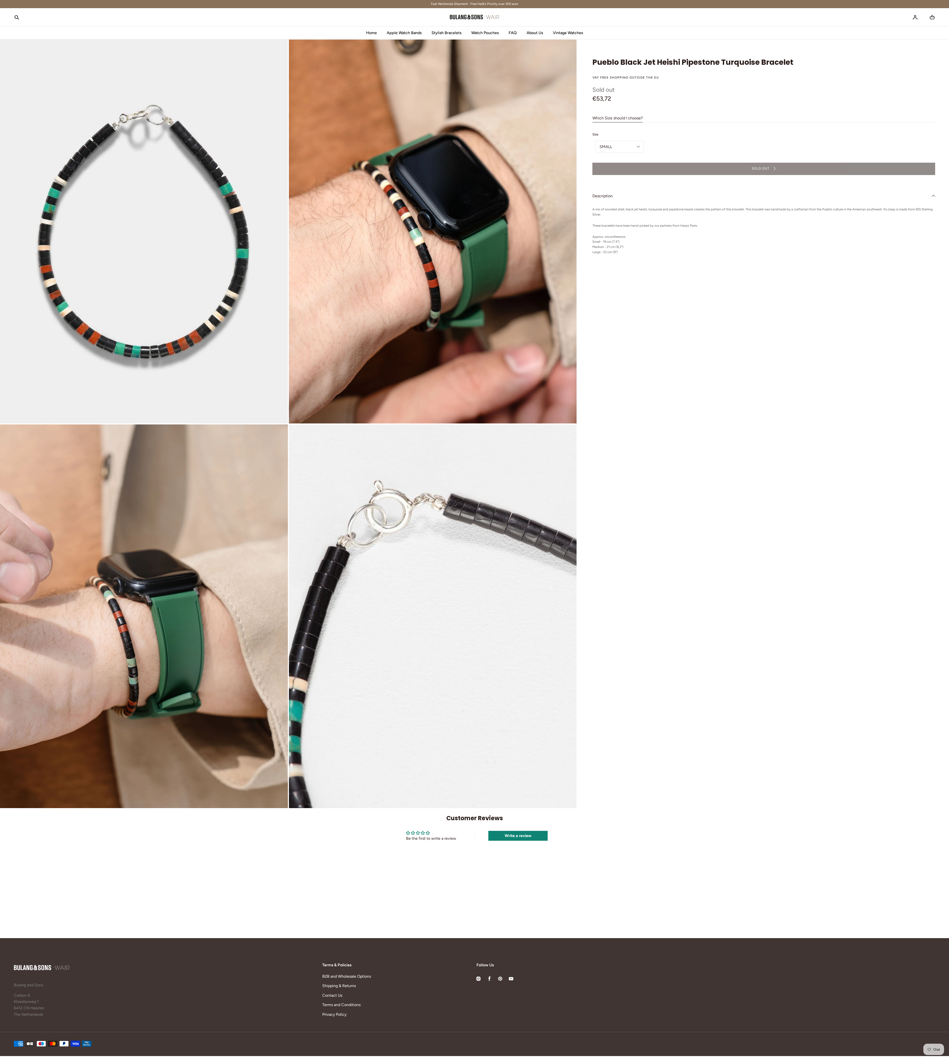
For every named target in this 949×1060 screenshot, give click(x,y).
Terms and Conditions (341, 1004)
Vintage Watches (568, 32)
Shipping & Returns (339, 985)
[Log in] (915, 17)
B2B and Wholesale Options (346, 976)
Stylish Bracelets (446, 32)
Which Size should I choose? (617, 118)
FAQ (513, 32)
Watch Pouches (485, 32)
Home (371, 32)
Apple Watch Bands (404, 32)
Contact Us (332, 995)
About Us (535, 32)
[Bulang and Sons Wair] (474, 17)
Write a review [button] (518, 835)
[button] (17, 17)
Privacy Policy (334, 1014)
